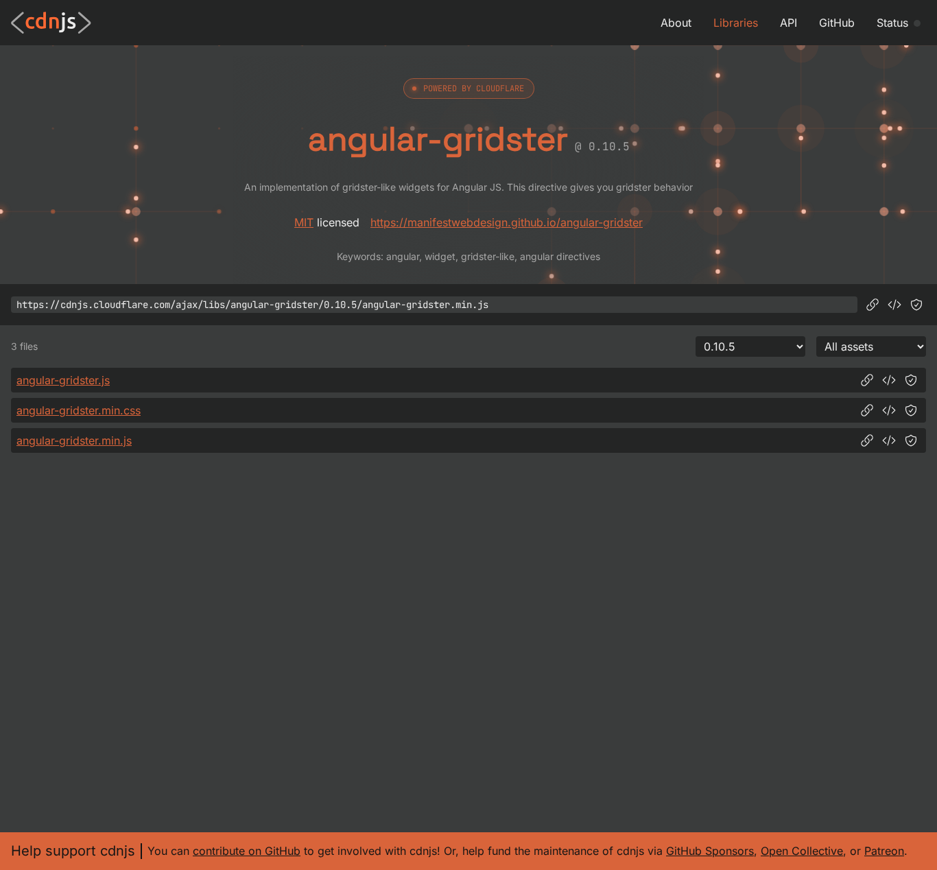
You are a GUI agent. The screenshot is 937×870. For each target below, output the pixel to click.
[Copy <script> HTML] (894, 304)
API (788, 23)
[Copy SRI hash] (916, 304)
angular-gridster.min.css (78, 410)
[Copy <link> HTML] (889, 410)
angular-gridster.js (63, 380)
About (676, 23)
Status (892, 23)
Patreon (884, 851)
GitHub (837, 23)
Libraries (735, 23)
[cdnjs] (51, 23)
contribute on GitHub (246, 851)
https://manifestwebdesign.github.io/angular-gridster (506, 222)
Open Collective (802, 851)
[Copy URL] (872, 304)
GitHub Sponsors (710, 851)
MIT (303, 222)
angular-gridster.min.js (74, 440)
